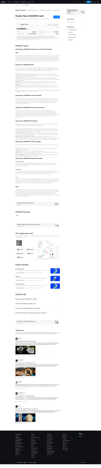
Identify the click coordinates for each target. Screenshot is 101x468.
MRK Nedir (17, 276)
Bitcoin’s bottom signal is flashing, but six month (25, 363)
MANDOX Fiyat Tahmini (45, 10)
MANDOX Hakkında (20, 10)
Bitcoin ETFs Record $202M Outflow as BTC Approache (26, 409)
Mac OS (31, 253)
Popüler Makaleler (58, 10)
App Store (21, 249)
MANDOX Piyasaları (32, 10)
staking (27, 134)
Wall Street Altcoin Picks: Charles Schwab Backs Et (25, 341)
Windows (21, 257)
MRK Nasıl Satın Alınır (20, 284)
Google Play (31, 249)
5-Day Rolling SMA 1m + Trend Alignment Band (25, 396)
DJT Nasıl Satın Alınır (19, 269)
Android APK (21, 253)
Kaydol (56, 17)
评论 (17, 388)
